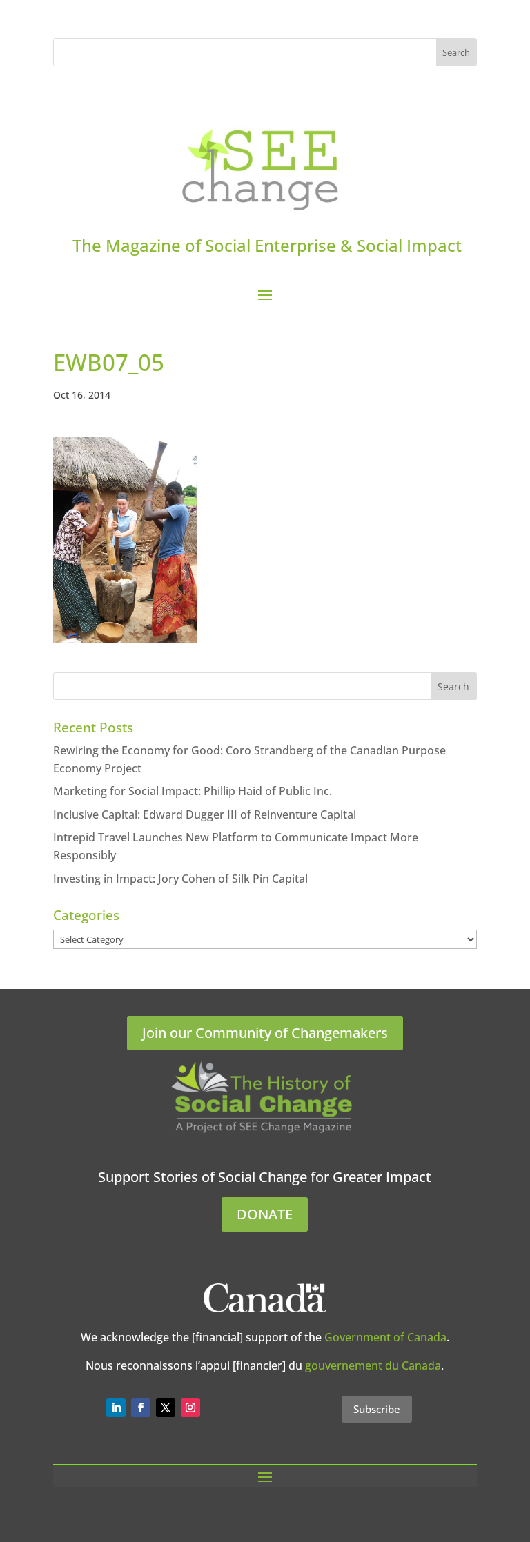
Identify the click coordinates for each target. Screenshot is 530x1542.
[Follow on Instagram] (190, 1407)
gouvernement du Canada (373, 1365)
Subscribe (376, 1409)
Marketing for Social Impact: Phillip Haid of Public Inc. (192, 791)
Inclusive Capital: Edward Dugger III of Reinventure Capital (204, 814)
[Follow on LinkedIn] (116, 1407)
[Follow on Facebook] (140, 1407)
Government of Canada (385, 1337)
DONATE (265, 1214)
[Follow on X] (165, 1407)
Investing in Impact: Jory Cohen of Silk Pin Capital (180, 878)
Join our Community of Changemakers (265, 1032)
